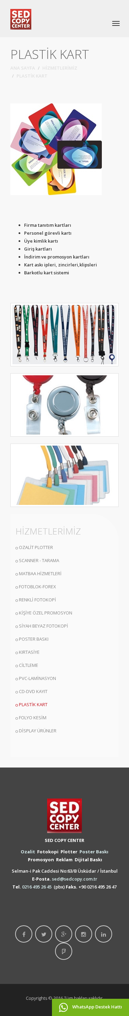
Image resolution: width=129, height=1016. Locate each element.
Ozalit (28, 852)
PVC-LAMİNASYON (37, 678)
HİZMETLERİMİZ (59, 68)
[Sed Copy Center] (20, 18)
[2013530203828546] (64, 405)
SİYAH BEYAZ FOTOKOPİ (43, 626)
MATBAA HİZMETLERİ (40, 573)
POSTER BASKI (34, 639)
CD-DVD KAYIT (33, 691)
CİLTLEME (28, 665)
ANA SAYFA (22, 68)
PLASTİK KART (33, 704)
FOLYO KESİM (32, 717)
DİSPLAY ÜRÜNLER (37, 731)
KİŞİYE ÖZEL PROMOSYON (45, 613)
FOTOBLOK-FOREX (37, 586)
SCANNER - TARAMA (39, 560)
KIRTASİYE (29, 652)
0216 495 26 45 (37, 887)
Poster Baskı (93, 852)
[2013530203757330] (64, 475)
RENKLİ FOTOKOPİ (37, 600)
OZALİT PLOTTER (36, 547)
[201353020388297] (64, 334)
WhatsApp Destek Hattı (96, 1007)
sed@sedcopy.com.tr (74, 879)
